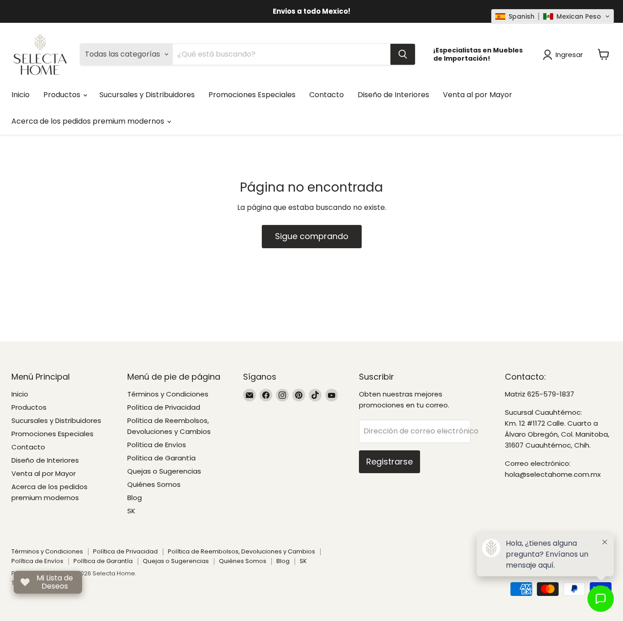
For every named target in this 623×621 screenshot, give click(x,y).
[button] (552, 16)
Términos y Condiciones (167, 394)
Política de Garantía (161, 458)
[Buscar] (402, 54)
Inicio (20, 94)
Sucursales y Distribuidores (147, 94)
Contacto (326, 94)
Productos (62, 94)
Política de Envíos (156, 444)
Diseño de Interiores (393, 94)
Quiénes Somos (154, 484)
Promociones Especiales (252, 94)
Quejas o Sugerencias (164, 471)
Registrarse (389, 461)
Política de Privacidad (163, 407)
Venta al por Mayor (477, 94)
